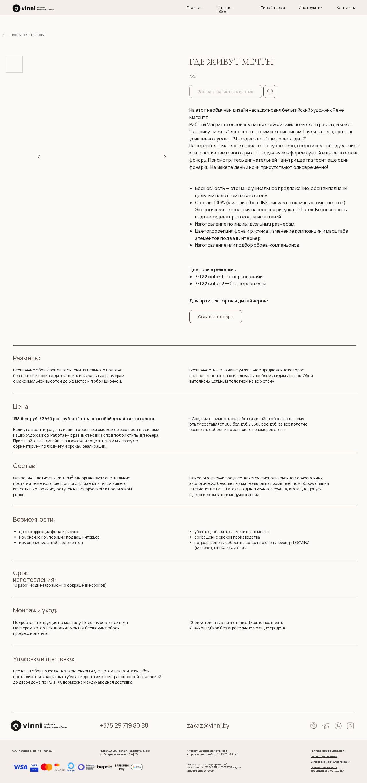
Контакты (346, 7)
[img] (33, 8)
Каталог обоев (225, 9)
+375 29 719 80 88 (124, 725)
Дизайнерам (272, 7)
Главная (195, 7)
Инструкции (311, 7)
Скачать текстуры (215, 316)
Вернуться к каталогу (28, 35)
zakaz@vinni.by (208, 725)
